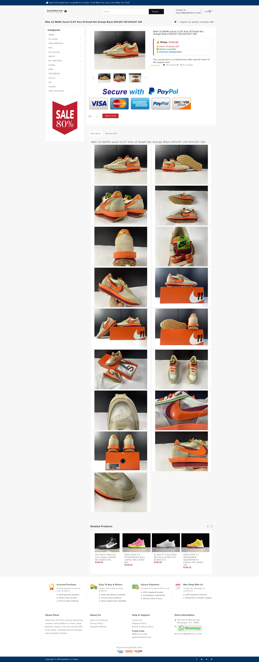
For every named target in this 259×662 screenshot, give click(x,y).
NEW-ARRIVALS (56, 43)
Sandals (52, 87)
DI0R (51, 69)
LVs (50, 82)
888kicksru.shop (139, 634)
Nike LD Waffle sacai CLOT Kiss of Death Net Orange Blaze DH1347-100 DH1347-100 (148, 141)
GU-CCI (52, 78)
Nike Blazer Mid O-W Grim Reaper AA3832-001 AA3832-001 (106, 557)
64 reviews (171, 65)
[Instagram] (206, 659)
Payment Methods (98, 627)
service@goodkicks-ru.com (189, 634)
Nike (51, 48)
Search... (156, 12)
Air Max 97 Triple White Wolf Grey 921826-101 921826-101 (165, 557)
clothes (52, 65)
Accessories (54, 52)
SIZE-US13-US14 (56, 91)
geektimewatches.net (141, 637)
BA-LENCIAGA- (56, 61)
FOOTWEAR (54, 74)
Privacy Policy (96, 623)
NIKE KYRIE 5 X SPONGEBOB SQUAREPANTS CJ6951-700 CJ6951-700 (193, 560)
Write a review (186, 65)
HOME (51, 35)
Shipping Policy (139, 623)
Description (96, 133)
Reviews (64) (111, 133)
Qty (90, 116)
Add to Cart (110, 116)
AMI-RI (52, 56)
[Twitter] (201, 659)
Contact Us (137, 620)
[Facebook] (197, 659)
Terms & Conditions (99, 620)
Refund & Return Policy (143, 627)
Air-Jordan (53, 39)
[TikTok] (211, 659)
